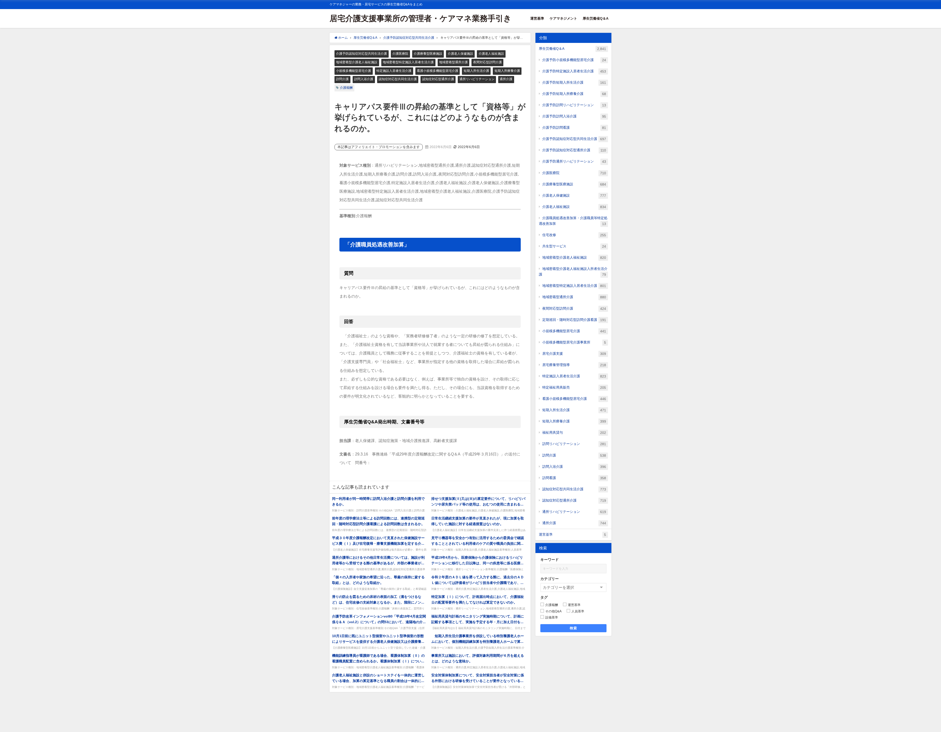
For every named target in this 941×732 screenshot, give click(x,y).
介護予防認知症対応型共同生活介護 (361, 53)
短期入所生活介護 (476, 70)
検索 (573, 628)
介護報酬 (346, 87)
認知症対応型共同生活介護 (398, 79)
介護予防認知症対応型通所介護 (574, 150)
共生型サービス (574, 246)
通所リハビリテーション (477, 79)
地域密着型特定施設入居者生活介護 (408, 62)
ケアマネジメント (563, 18)
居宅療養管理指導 (574, 365)
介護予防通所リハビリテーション (574, 161)
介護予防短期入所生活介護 (574, 82)
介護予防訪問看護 (574, 127)
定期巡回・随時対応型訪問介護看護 (574, 320)
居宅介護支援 (574, 353)
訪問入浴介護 (363, 79)
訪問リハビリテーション (574, 444)
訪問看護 (574, 478)
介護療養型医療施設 (428, 53)
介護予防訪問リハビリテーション (574, 105)
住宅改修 (574, 235)
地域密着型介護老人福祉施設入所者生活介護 (573, 271)
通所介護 (506, 79)
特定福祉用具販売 (574, 387)
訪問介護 (342, 79)
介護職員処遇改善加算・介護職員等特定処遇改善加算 (573, 221)
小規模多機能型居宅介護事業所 (574, 342)
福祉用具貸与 (574, 432)
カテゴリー (549, 579)
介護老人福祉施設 (491, 53)
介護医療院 (400, 53)
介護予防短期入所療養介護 (574, 94)
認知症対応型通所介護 (438, 79)
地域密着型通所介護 (453, 62)
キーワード (549, 559)
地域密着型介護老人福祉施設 (356, 62)
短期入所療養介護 (507, 70)
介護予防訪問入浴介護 (574, 116)
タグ (544, 597)
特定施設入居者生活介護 (393, 70)
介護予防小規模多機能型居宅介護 (574, 60)
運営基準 (537, 18)
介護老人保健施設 (460, 53)
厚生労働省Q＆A (595, 18)
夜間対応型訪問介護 (487, 62)
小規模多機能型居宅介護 (353, 70)
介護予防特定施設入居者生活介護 (574, 71)
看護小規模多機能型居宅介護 (437, 70)
